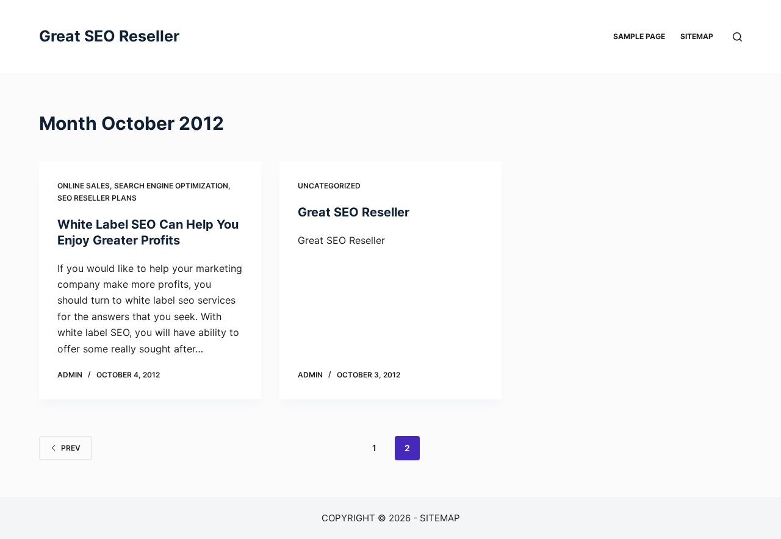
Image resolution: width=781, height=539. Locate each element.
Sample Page (639, 36)
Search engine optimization (171, 185)
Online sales (83, 185)
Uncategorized (329, 185)
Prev (71, 447)
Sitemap (696, 36)
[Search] (737, 36)
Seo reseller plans (97, 197)
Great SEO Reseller (109, 36)
